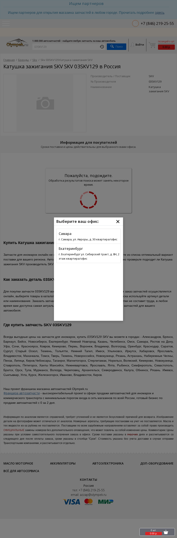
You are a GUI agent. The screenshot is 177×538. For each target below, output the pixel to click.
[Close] (118, 222)
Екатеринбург (71, 248)
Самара (65, 233)
